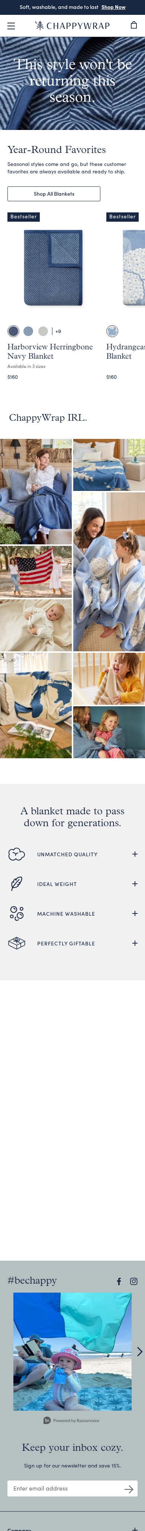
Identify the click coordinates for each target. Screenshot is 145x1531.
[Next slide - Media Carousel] (139, 1351)
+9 (58, 331)
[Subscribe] (129, 1488)
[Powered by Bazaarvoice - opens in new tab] (71, 1421)
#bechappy (32, 1281)
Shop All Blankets (54, 193)
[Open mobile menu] (11, 26)
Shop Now (104, 6)
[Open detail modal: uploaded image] (72, 1352)
